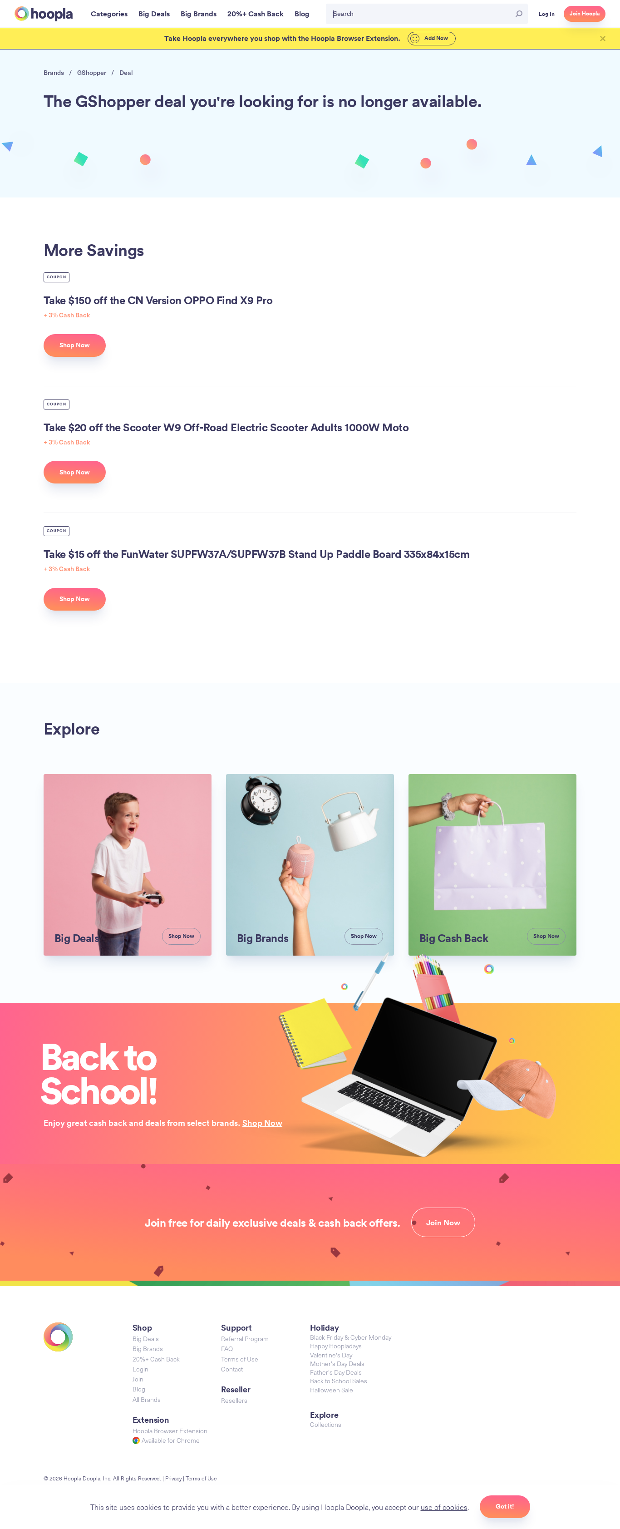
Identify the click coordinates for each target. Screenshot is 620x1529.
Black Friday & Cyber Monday (350, 1337)
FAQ (227, 1348)
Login (140, 1369)
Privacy (173, 1478)
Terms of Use (239, 1359)
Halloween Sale (331, 1390)
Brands (54, 72)
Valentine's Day (331, 1355)
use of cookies (444, 1506)
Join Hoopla (585, 14)
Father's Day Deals (336, 1372)
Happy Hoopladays (336, 1346)
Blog (139, 1389)
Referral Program (245, 1338)
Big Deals (146, 1338)
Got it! (505, 1506)
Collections (325, 1424)
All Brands (147, 1399)
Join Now (443, 1223)
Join (138, 1379)
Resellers (234, 1400)
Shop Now (262, 1122)
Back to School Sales (338, 1380)
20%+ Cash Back (156, 1359)
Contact (232, 1369)
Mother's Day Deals (337, 1363)
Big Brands (148, 1348)
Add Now (435, 38)
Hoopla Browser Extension (170, 1430)
